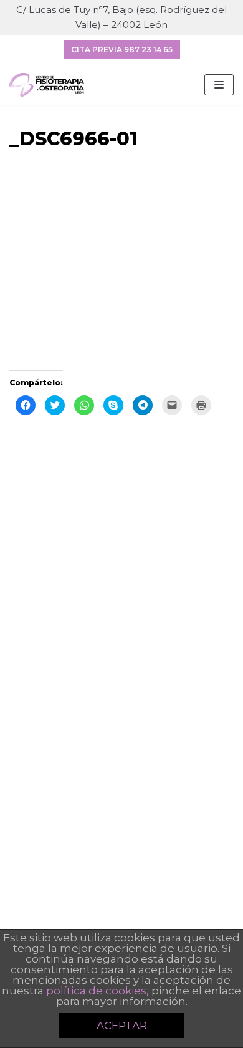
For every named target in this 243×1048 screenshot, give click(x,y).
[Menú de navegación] (219, 84)
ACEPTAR (122, 1025)
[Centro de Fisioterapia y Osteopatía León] (46, 85)
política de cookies (96, 990)
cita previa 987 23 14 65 (122, 49)
